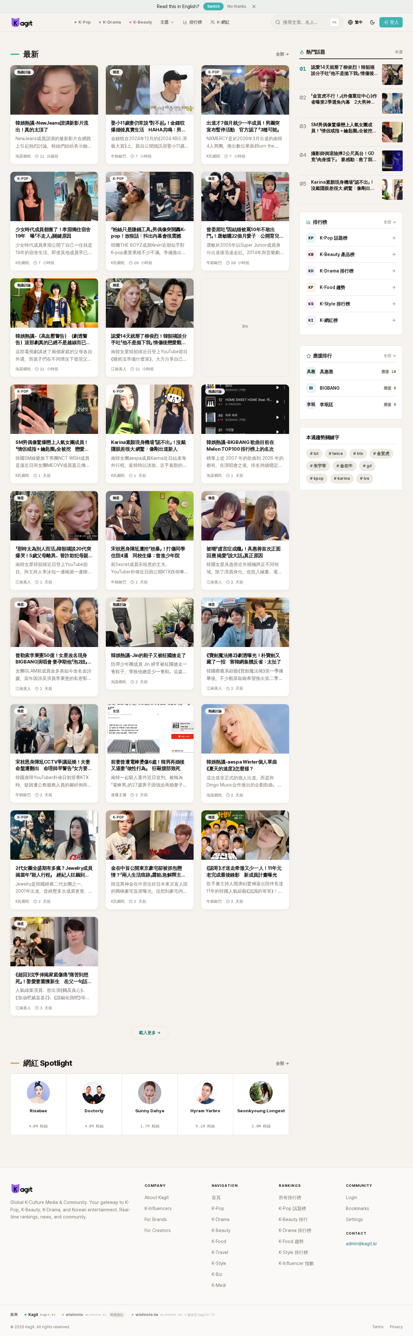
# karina (342, 478)
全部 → (282, 54)
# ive (364, 478)
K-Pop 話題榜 (328, 238)
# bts (358, 453)
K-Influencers (158, 1208)
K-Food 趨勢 (326, 287)
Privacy (396, 1327)
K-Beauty (142, 22)
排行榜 (195, 22)
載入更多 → (150, 1032)
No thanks (236, 6)
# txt (314, 453)
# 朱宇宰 (318, 466)
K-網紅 (223, 22)
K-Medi (219, 1285)
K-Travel (220, 1252)
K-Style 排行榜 (329, 303)
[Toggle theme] (372, 22)
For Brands (156, 1219)
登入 (394, 22)
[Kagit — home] (21, 22)
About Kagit (157, 1197)
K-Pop (84, 22)
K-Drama (112, 22)
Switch (213, 6)
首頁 (216, 1197)
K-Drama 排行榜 (331, 270)
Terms (377, 1327)
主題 (164, 22)
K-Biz (217, 1274)
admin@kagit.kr (361, 1243)
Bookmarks (357, 1208)
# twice (336, 453)
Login (351, 1197)
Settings (354, 1219)
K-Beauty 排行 (293, 1219)
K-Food (219, 1241)
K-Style (219, 1263)
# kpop (317, 478)
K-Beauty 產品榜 (331, 254)
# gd (367, 466)
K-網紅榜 (323, 320)
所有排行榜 (290, 1197)
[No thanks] (254, 6)
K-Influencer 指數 (296, 1263)
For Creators (158, 1230)
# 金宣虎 (381, 453)
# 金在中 (345, 466)
